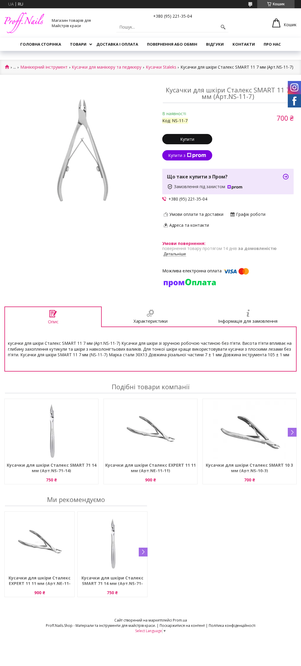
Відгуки (215, 44)
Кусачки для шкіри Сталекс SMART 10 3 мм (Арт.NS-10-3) (249, 467)
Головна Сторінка (40, 44)
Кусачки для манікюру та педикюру (106, 67)
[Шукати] (223, 27)
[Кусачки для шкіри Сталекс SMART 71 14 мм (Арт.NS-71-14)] (51, 429)
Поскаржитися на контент (182, 625)
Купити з (176, 155)
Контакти (244, 44)
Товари (78, 44)
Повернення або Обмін (172, 44)
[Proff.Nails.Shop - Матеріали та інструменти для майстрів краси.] (24, 23)
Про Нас (272, 44)
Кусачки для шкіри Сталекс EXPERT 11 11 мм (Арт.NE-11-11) (150, 467)
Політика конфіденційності (232, 625)
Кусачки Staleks (161, 67)
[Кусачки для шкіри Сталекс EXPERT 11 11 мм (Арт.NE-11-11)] (150, 429)
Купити (187, 139)
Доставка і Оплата (117, 44)
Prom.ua (180, 620)
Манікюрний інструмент (44, 67)
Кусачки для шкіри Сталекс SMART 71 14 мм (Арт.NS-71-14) (51, 467)
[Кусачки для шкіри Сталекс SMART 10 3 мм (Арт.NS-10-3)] (249, 429)
